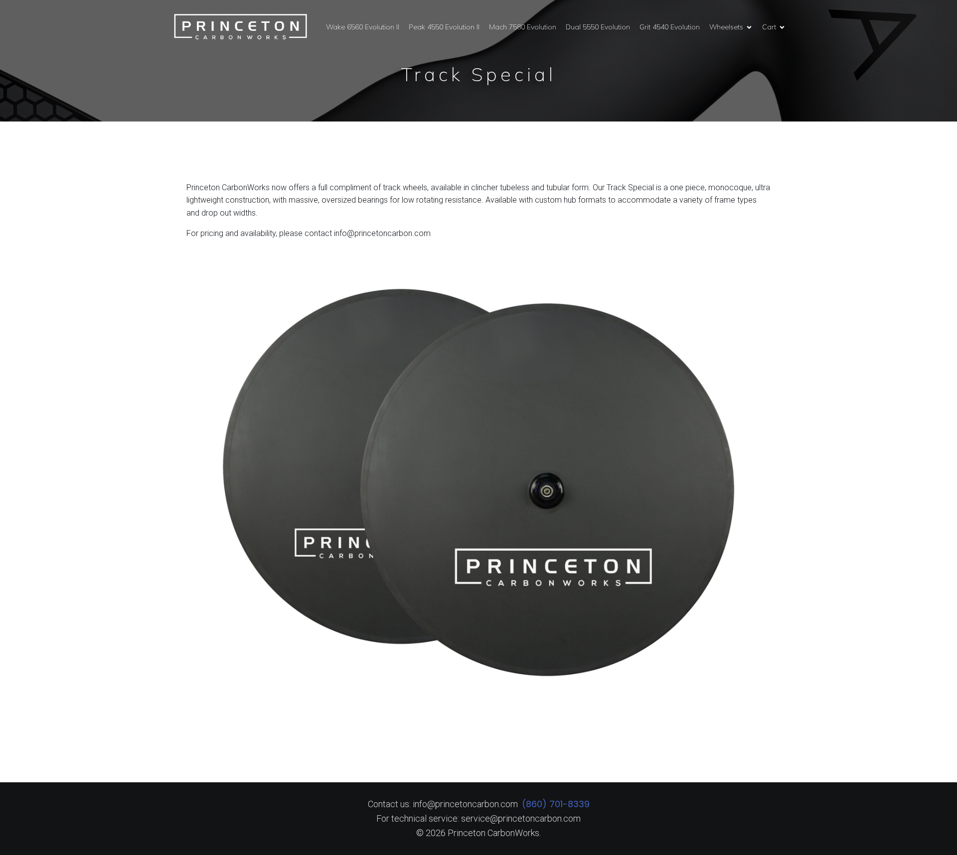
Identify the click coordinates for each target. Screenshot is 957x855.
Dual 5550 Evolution (598, 26)
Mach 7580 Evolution (522, 26)
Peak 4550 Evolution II (444, 26)
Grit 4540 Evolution (669, 26)
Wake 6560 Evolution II (362, 26)
